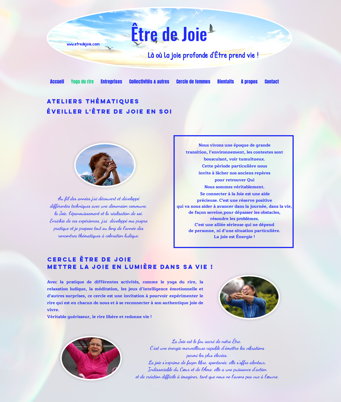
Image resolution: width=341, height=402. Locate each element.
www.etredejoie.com (83, 44)
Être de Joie (169, 33)
